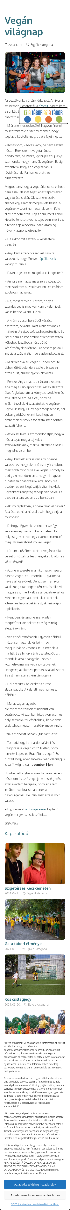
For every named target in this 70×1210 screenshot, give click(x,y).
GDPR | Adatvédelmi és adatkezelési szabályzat (35, 1204)
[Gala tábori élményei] (35, 902)
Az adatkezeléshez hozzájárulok (35, 1184)
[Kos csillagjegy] (35, 957)
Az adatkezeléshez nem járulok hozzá (35, 1195)
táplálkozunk (47, 259)
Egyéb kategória (42, 45)
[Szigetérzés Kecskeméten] (35, 846)
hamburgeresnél (35, 809)
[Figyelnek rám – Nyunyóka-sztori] (35, 1013)
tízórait (43, 106)
